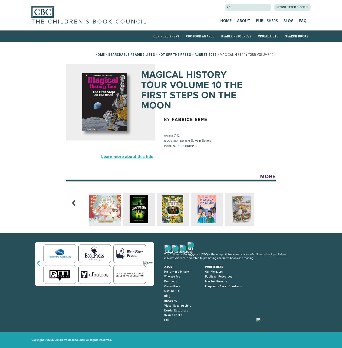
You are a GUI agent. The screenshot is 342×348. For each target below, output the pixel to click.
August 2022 (205, 55)
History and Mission (177, 271)
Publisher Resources (218, 276)
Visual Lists (268, 36)
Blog (288, 20)
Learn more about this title (127, 156)
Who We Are (172, 276)
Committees (172, 286)
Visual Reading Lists (177, 305)
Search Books (296, 36)
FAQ (303, 20)
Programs (170, 281)
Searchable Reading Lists (131, 55)
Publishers (267, 20)
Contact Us (171, 291)
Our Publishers (166, 36)
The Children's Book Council (89, 21)
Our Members (214, 271)
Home (225, 20)
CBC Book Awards (200, 36)
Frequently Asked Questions (223, 286)
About (243, 20)
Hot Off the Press (174, 55)
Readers (170, 300)
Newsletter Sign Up (292, 7)
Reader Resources (236, 36)
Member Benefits (216, 281)
